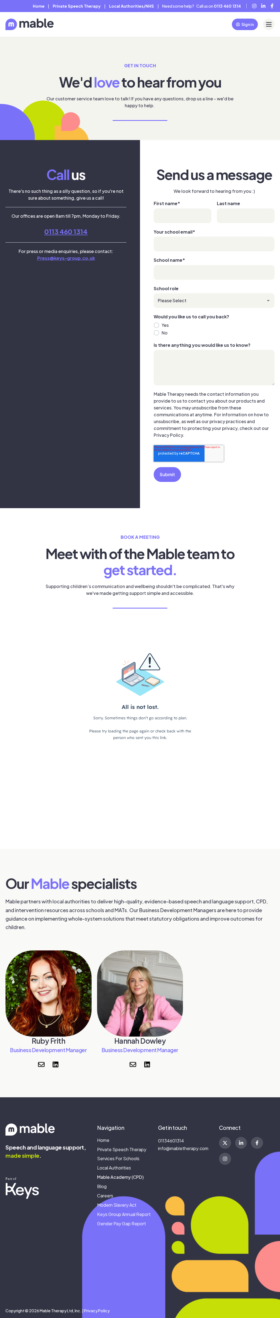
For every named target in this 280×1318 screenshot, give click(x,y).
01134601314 (171, 1141)
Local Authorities (114, 1168)
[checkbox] (214, 329)
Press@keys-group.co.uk (66, 258)
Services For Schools (118, 1158)
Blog (102, 1186)
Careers (105, 1195)
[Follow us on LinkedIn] (55, 1064)
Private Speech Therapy (121, 1149)
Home (39, 6)
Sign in (247, 24)
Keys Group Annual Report (124, 1214)
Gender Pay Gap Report (121, 1223)
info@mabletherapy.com (183, 1148)
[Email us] (41, 1064)
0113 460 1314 (66, 231)
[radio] (214, 325)
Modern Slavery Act (116, 1205)
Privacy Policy (97, 1310)
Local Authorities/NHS (131, 6)
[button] (269, 24)
